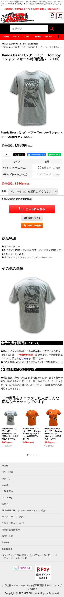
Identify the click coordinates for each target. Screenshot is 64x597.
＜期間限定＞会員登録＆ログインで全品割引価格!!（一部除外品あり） (32, 9)
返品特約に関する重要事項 (18, 199)
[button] (52, 16)
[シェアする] (6, 154)
